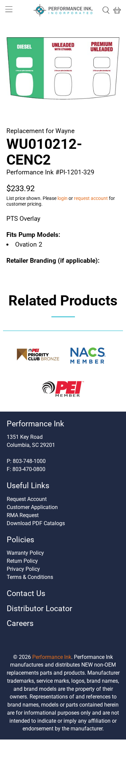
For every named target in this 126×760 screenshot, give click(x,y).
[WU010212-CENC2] (62, 68)
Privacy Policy (23, 569)
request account (91, 198)
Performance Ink (51, 657)
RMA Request (23, 515)
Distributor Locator (39, 608)
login (62, 198)
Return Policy (22, 561)
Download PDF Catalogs (36, 523)
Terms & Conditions (30, 577)
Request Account (27, 499)
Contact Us (26, 593)
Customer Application (32, 507)
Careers (20, 623)
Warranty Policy (25, 553)
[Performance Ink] (63, 10)
